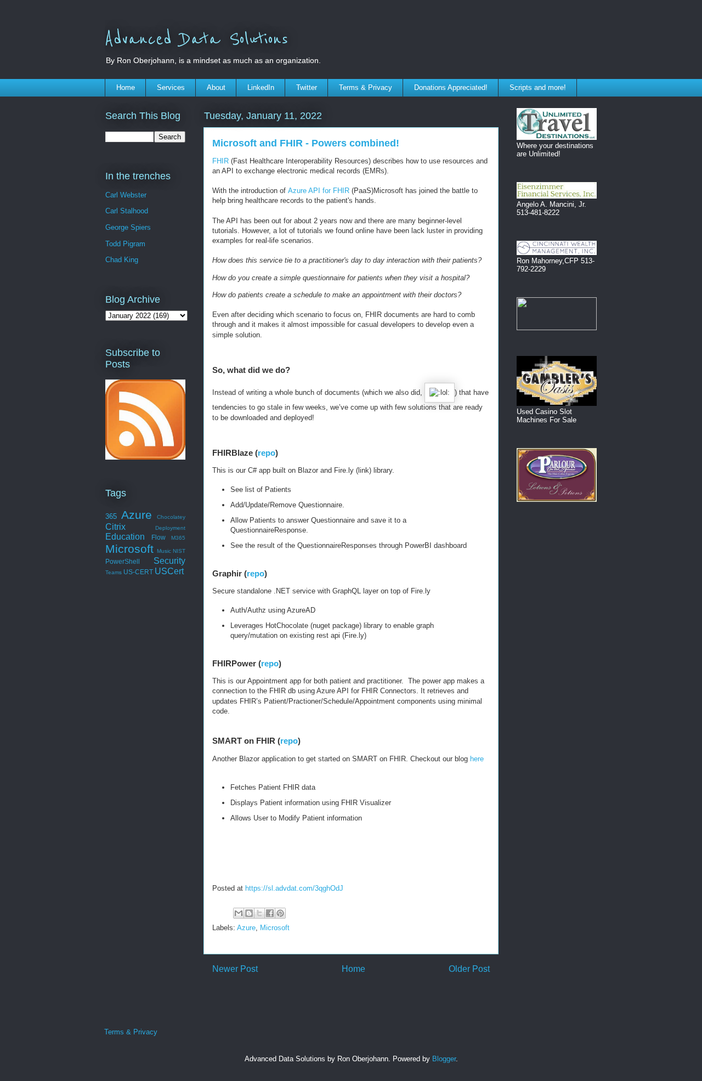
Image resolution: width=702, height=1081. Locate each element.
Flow (158, 537)
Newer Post (235, 969)
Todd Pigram (125, 244)
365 (111, 516)
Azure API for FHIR (318, 190)
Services (171, 87)
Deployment (170, 528)
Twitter (306, 87)
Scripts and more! (537, 87)
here (477, 759)
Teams (113, 572)
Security (169, 560)
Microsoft (275, 928)
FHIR (220, 161)
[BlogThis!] (249, 913)
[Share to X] (259, 913)
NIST (179, 551)
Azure (246, 928)
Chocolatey (171, 517)
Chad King (121, 260)
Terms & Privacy (365, 87)
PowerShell (122, 561)
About (216, 87)
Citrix (115, 526)
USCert (169, 571)
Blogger (444, 1059)
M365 (178, 538)
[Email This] (238, 913)
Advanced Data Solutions (196, 39)
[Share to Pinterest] (280, 913)
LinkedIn (260, 87)
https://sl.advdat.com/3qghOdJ (294, 888)
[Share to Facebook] (269, 913)
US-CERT (138, 571)
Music (164, 551)
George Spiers (128, 227)
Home (125, 87)
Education (125, 536)
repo (266, 452)
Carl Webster (125, 195)
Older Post (469, 969)
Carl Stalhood (126, 211)
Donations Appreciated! (451, 87)
